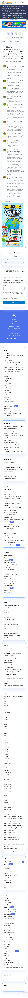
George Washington (9, 962)
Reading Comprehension (10, 428)
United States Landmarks (10, 835)
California (6, 708)
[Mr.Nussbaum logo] (7, 2)
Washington (7, 805)
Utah (5, 798)
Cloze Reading (8, 438)
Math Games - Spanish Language (12, 371)
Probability (7, 408)
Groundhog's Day (8, 871)
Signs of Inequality (9, 411)
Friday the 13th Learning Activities (14, 862)
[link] (8, 33)
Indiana (6, 728)
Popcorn (6, 626)
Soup (5, 631)
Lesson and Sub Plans (9, 542)
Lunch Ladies (7, 617)
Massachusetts (8, 745)
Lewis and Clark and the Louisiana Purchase (15, 503)
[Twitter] (11, 338)
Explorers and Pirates (9, 491)
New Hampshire (8, 763)
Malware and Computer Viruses (12, 619)
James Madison (8, 944)
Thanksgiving (7, 882)
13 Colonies (16, 41)
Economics (8, 521)
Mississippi (7, 752)
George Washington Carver (11, 912)
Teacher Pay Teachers (14, 328)
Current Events (8, 608)
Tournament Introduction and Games (13, 978)
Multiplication (7, 383)
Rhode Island (7, 786)
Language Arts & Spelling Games (12, 431)
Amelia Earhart (7, 925)
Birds (5, 558)
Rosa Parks (6, 946)
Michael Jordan (8, 937)
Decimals (6, 390)
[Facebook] (7, 338)
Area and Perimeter (11, 406)
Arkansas (6, 705)
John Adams (7, 900)
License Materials (14, 326)
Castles (6, 535)
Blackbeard (9, 907)
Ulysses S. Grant (8, 930)
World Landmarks (8, 474)
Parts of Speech (8, 440)
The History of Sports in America (12, 531)
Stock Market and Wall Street (11, 633)
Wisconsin (6, 811)
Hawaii (5, 722)
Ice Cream (6, 615)
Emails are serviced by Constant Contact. (10, 298)
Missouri (6, 754)
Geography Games (9, 462)
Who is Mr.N (14, 321)
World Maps (7, 465)
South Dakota (7, 791)
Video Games (7, 638)
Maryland (6, 742)
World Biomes (7, 590)
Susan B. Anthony (8, 905)
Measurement (7, 392)
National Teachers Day (10, 878)
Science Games (8, 555)
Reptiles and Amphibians (10, 581)
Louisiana (6, 738)
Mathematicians (8, 415)
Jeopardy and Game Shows (11, 665)
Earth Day (8, 864)
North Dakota (7, 775)
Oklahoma (6, 779)
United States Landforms (10, 837)
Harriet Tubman (8, 960)
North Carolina (7, 772)
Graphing (6, 394)
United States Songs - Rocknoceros (13, 851)
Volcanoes (8, 588)
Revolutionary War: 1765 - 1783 (12, 498)
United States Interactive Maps (12, 823)
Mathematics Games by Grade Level (15, 355)
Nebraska (6, 758)
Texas (5, 795)
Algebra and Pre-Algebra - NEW (12, 413)
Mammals (6, 571)
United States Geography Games (13, 658)
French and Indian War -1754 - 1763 (13, 496)
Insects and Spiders (9, 569)
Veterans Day (7, 885)
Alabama (6, 698)
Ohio (5, 777)
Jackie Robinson (8, 953)
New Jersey (7, 765)
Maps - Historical (8, 538)
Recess (6, 628)
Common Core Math (9, 401)
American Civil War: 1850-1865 (12, 510)
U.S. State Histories (9, 528)
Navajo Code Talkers (11, 951)
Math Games (7, 353)
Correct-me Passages (11, 545)
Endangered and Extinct (10, 565)
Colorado (6, 710)
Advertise (14, 330)
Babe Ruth (6, 955)
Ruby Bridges (9, 914)
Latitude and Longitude (10, 476)
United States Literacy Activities (12, 825)
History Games (8, 489)
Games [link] (8, 37)
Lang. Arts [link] (16, 37)
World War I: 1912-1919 (10, 515)
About (14, 319)
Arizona (5, 703)
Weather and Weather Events (11, 592)
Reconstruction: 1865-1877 (11, 512)
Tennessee (6, 793)
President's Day (8, 880)
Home (3, 41)
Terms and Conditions (14, 335)
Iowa (5, 731)
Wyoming (6, 814)
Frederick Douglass (9, 923)
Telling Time (7, 381)
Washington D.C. (8, 807)
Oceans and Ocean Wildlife (11, 574)
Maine (5, 740)
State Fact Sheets (8, 846)
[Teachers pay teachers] (20, 338)
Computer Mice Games (10, 674)
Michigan (6, 747)
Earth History (9, 562)
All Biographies (8, 517)
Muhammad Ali (8, 902)
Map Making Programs (10, 478)
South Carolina (7, 788)
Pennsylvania (7, 784)
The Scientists (7, 595)
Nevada (6, 761)
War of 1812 (7, 505)
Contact (14, 324)
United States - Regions (10, 830)
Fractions (6, 388)
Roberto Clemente (9, 918)
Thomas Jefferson (8, 935)
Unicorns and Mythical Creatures (12, 635)
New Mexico (7, 768)
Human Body (7, 567)
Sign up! (14, 302)
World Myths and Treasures (11, 533)
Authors (6, 449)
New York (6, 770)
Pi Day (5, 887)
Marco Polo (7, 948)
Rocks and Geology (9, 583)
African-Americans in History (11, 526)
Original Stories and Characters (12, 444)
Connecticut (7, 712)
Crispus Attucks (10, 909)
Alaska (5, 701)
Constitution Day (8, 868)
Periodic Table (7, 578)
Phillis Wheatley (8, 965)
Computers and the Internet (11, 605)
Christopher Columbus (10, 921)
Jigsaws (6, 683)
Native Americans (8, 524)
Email (4, 285)
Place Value (7, 374)
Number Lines (7, 399)
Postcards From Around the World (13, 469)
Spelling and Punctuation (10, 442)
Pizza (5, 621)
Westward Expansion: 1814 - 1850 (13, 508)
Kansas (5, 733)
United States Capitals (10, 832)
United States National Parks (11, 839)
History (9, 41)
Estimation (6, 397)
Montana (6, 756)
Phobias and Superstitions (11, 624)
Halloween (6, 873)
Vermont (6, 800)
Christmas (6, 676)
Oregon (6, 782)
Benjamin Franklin (8, 928)
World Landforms (8, 471)
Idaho (5, 724)
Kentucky (6, 735)
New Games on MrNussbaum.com (13, 681)
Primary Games (8, 648)
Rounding (6, 376)
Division (6, 385)
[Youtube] (15, 338)
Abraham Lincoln (8, 942)
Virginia (6, 802)
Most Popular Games (9, 667)
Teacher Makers (8, 988)
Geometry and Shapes (10, 404)
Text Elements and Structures (11, 447)
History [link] (19, 37)
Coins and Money (8, 378)
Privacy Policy (14, 333)
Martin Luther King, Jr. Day (10, 875)
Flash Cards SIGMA (9, 360)
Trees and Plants (8, 585)
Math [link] (12, 37)
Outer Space (7, 576)
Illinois (5, 726)
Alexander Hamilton (9, 932)
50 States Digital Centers (10, 848)
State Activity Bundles (10, 821)
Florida (5, 717)
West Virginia (7, 809)
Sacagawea (7, 958)
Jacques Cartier (8, 916)
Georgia (6, 719)
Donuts (5, 610)
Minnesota (6, 749)
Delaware (6, 715)
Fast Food (6, 612)
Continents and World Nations (12, 467)
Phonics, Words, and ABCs (11, 433)
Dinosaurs (8, 560)
